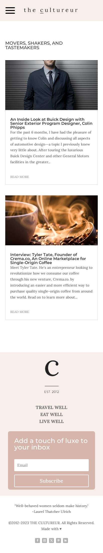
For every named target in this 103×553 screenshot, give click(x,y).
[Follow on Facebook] (37, 540)
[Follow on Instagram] (44, 540)
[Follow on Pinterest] (58, 540)
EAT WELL (51, 414)
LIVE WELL (51, 421)
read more (19, 177)
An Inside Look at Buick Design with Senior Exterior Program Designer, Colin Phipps (51, 123)
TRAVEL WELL (51, 407)
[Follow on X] (51, 540)
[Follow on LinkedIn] (65, 540)
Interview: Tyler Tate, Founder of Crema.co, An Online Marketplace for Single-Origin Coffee (48, 258)
